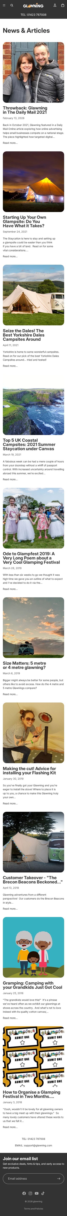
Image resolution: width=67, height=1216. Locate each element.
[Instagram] (30, 1193)
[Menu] (4, 5)
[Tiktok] (43, 1193)
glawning (37, 1201)
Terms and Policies (33, 1208)
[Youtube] (36, 1193)
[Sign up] (59, 1178)
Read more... (10, 142)
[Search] (12, 5)
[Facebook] (24, 1193)
